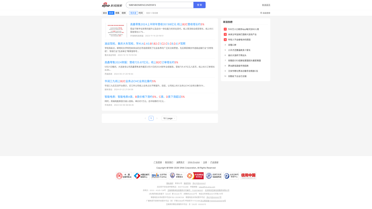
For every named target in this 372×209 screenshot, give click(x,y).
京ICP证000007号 (213, 197)
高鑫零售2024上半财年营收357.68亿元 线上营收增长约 (167, 24)
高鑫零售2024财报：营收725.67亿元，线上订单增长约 (141, 62)
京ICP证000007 (199, 183)
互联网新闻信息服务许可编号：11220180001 (185, 190)
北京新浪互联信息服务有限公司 (217, 190)
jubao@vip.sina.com (207, 187)
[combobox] (160, 5)
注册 (205, 162)
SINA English (194, 162)
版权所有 (187, 183)
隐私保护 (169, 183)
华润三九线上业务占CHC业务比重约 (130, 81)
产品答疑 (214, 162)
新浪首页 (266, 5)
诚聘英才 (180, 162)
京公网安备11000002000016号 (213, 201)
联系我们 (169, 162)
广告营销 (158, 162)
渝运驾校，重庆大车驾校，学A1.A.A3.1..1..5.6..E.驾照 (145, 43)
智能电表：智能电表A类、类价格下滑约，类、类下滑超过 (145, 96)
